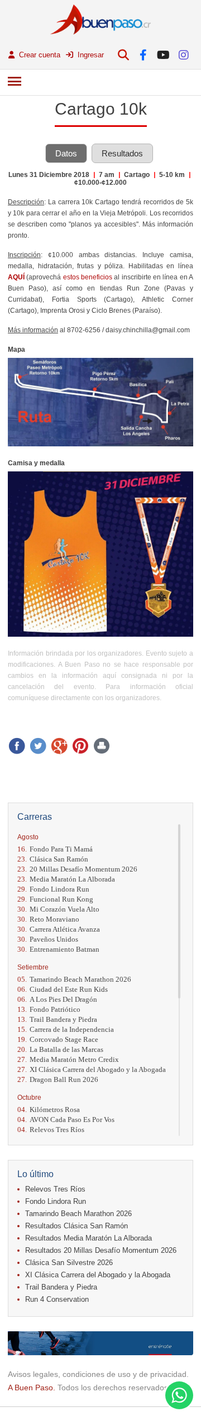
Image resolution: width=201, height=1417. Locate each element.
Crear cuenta (38, 55)
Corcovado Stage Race (57, 1039)
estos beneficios (87, 277)
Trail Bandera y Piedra (57, 1019)
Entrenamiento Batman (58, 949)
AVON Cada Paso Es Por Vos (65, 1119)
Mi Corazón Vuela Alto (58, 909)
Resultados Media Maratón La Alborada (88, 1238)
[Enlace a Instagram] (183, 55)
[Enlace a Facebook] (143, 55)
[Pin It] (80, 746)
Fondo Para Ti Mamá (55, 849)
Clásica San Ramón (52, 859)
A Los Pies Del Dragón (57, 999)
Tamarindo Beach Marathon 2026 (74, 979)
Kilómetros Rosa (48, 1109)
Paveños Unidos (47, 939)
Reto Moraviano (48, 919)
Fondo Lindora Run (53, 889)
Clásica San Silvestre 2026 (69, 1262)
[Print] (102, 746)
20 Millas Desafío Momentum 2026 (77, 869)
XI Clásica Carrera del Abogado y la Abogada (91, 1069)
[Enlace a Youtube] (163, 55)
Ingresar (89, 55)
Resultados (122, 153)
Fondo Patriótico (48, 1009)
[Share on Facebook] (17, 746)
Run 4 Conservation (57, 1299)
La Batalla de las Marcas (60, 1049)
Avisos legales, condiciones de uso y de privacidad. (98, 1374)
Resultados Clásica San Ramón (76, 1226)
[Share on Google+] (59, 746)
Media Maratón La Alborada (66, 879)
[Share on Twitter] (38, 746)
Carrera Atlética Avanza (58, 929)
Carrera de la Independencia (65, 1029)
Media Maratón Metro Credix (68, 1059)
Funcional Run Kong (55, 899)
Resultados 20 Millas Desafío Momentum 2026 (100, 1250)
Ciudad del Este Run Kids (62, 989)
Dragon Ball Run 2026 (57, 1079)
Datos (66, 153)
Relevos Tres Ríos (50, 1129)
